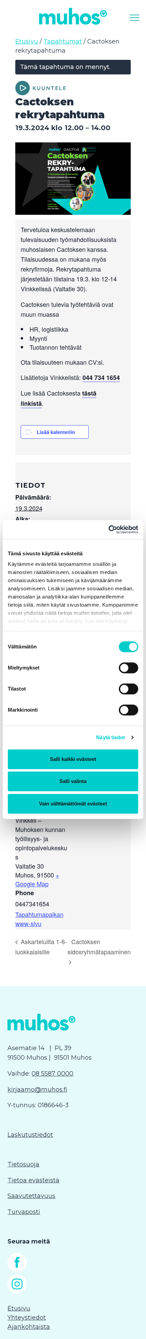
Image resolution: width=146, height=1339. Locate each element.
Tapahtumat (62, 41)
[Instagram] (17, 1291)
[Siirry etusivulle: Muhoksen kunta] (73, 16)
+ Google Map (37, 879)
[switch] (128, 667)
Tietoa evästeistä (33, 1180)
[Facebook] (17, 1269)
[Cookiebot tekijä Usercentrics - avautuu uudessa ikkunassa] (108, 529)
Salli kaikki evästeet (73, 759)
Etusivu (26, 41)
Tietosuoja (23, 1164)
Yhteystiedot (26, 1317)
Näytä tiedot (110, 737)
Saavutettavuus (31, 1196)
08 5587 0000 (52, 1073)
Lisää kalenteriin (56, 432)
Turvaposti (23, 1212)
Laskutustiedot (30, 1134)
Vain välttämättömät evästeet (73, 803)
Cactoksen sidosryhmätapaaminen (99, 946)
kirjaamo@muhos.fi (37, 1089)
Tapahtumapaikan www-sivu (39, 919)
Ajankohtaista (28, 1327)
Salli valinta (73, 781)
